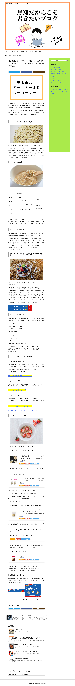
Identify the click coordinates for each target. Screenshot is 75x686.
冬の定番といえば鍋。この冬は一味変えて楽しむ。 (24, 629)
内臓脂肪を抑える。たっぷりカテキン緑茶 (17, 410)
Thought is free (44, 683)
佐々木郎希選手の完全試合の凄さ (21, 658)
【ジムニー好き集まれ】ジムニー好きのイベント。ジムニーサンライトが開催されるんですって (59, 91)
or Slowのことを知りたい (56, 67)
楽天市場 (27, 463)
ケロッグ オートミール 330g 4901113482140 (29, 556)
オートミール (29, 599)
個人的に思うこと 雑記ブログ (11, 55)
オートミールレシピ (36, 599)
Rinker (23, 461)
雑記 (20, 55)
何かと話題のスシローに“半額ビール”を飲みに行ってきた (26, 651)
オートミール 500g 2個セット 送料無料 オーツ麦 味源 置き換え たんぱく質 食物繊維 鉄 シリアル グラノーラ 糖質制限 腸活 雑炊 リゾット (31, 480)
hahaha (42, 602)
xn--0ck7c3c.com (62, 93)
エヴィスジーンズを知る (56, 69)
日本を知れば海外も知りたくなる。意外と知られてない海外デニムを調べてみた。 (59, 73)
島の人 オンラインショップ (32, 410)
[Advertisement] (59, 107)
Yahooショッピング (34, 463)
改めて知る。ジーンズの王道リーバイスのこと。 (24, 644)
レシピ (42, 599)
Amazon (21, 463)
